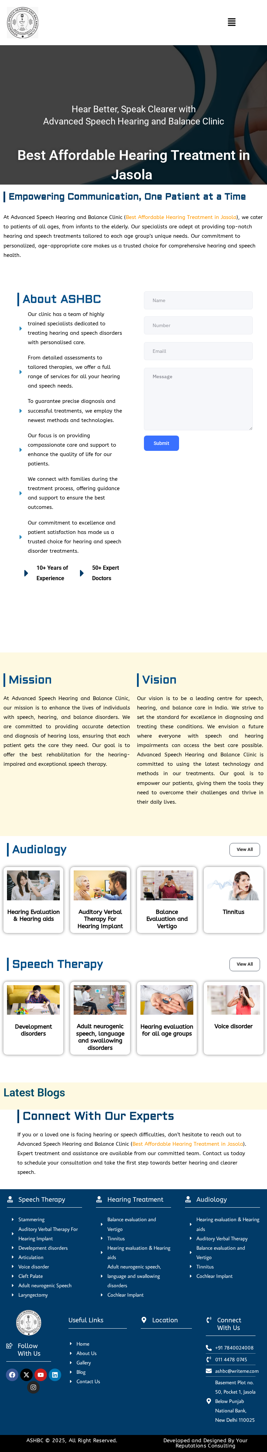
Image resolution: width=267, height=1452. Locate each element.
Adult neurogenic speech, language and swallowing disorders (100, 1037)
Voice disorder (234, 1026)
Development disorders (33, 1030)
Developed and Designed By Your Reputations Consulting (205, 1443)
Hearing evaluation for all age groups (166, 1030)
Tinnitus (233, 911)
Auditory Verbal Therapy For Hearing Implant (100, 919)
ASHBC (36, 1441)
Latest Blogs (34, 1092)
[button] (142, 22)
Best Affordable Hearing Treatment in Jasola (181, 217)
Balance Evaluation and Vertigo (167, 919)
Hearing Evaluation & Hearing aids (33, 915)
